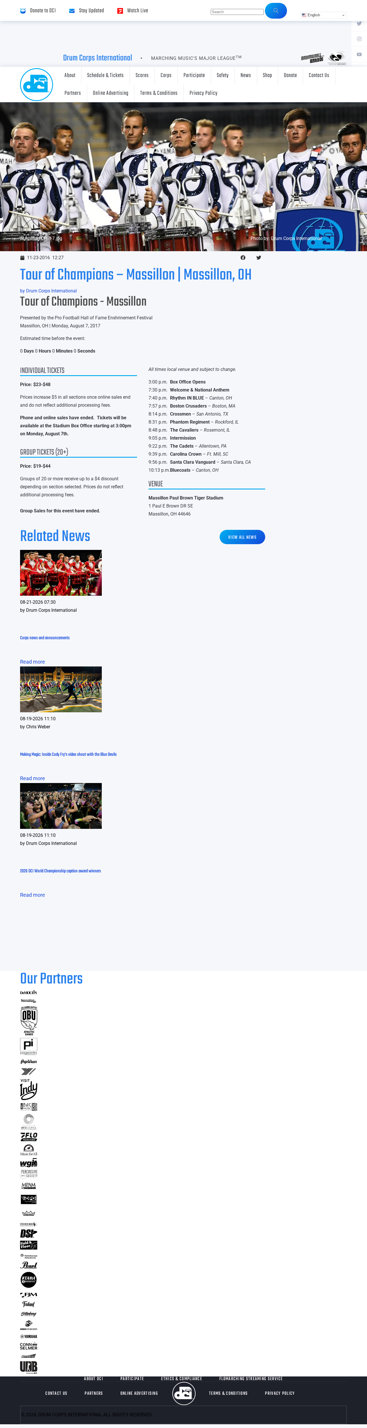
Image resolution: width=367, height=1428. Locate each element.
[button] (243, 257)
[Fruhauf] (28, 1306)
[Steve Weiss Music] (28, 1225)
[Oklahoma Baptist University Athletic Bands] (28, 1033)
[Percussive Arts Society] (28, 1177)
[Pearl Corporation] (28, 1267)
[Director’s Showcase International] (28, 1236)
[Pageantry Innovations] (28, 1053)
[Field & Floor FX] (28, 1248)
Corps (166, 75)
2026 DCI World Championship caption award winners (60, 871)
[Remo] (28, 1216)
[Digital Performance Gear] (28, 1204)
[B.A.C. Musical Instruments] (28, 1109)
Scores (142, 75)
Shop (267, 75)
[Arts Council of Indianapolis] (28, 1128)
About (70, 75)
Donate (290, 75)
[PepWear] (28, 1062)
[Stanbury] (28, 1315)
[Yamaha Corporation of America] (28, 1337)
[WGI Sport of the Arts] (28, 1166)
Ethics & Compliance (181, 1379)
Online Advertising (110, 93)
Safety (223, 75)
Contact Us (319, 75)
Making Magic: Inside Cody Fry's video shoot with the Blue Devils (68, 754)
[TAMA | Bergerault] (28, 1287)
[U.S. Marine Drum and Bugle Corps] (28, 1328)
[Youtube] (359, 54)
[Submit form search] (276, 11)
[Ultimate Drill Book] (28, 1372)
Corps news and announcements (45, 638)
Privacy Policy (204, 93)
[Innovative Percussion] (28, 1002)
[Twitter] (359, 23)
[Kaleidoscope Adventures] (28, 1257)
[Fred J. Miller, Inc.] (28, 1296)
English (313, 15)
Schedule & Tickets (105, 75)
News (246, 75)
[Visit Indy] (28, 1098)
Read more (32, 662)
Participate (194, 75)
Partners (73, 93)
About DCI (93, 1379)
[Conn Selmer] (28, 1348)
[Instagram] (359, 38)
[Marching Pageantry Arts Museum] (28, 1188)
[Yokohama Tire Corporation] (28, 1074)
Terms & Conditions (159, 93)
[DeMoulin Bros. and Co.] (28, 993)
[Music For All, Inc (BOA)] (28, 1153)
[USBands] (28, 1357)
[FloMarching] (28, 1139)
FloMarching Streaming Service (251, 1379)
